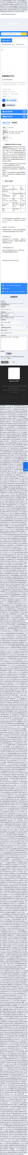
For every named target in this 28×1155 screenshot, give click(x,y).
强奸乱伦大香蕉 (13, 983)
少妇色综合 (8, 444)
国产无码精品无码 (10, 503)
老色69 (22, 406)
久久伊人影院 (21, 441)
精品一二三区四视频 (5, 863)
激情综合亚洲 (22, 506)
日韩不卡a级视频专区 (11, 614)
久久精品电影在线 (20, 744)
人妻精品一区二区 (16, 418)
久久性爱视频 (5, 1065)
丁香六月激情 (22, 511)
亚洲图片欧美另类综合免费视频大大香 (14, 691)
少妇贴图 (10, 658)
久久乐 (23, 697)
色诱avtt (21, 423)
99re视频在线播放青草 (6, 721)
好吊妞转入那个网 (10, 728)
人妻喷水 (16, 1036)
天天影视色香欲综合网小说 (20, 1030)
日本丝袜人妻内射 (8, 593)
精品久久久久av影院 (22, 556)
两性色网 (13, 476)
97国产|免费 (19, 670)
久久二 (20, 478)
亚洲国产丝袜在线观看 (21, 972)
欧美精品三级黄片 (16, 434)
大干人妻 (11, 526)
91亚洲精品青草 (18, 984)
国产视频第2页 (24, 411)
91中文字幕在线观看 (9, 1046)
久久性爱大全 (9, 672)
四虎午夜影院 (16, 898)
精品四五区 (23, 1147)
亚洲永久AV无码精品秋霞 (20, 1117)
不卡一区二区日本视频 (9, 646)
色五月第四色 (12, 739)
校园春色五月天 (4, 1076)
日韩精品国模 (23, 781)
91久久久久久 (12, 965)
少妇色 (7, 901)
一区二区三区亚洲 (18, 847)
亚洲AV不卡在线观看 (13, 653)
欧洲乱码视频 (10, 607)
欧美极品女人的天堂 (22, 637)
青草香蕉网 (15, 573)
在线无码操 (17, 1122)
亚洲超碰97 (3, 882)
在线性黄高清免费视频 (19, 817)
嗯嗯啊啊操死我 (22, 836)
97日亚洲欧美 (8, 571)
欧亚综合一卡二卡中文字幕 (11, 780)
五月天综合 (15, 1039)
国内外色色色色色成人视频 (19, 758)
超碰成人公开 (11, 1027)
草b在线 (23, 751)
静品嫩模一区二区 (11, 945)
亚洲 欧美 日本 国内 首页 (20, 841)
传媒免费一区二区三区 (12, 757)
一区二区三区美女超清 (12, 764)
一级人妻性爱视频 (21, 931)
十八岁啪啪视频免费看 (11, 628)
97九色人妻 (9, 414)
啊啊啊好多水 (5, 870)
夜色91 (20, 954)
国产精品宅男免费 (16, 1092)
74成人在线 (11, 831)
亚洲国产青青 (5, 511)
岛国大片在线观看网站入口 (15, 974)
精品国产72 (3, 557)
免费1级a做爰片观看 (18, 485)
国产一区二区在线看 (9, 448)
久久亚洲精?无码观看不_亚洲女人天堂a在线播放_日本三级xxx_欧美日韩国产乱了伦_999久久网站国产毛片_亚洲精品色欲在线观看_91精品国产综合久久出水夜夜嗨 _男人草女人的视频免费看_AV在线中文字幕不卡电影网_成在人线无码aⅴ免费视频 (14, 400)
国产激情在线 (24, 518)
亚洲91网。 (8, 421)
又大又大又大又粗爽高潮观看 (15, 1007)
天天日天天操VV (14, 736)
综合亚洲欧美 (14, 1014)
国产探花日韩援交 (19, 527)
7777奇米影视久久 (20, 476)
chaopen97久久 (9, 1097)
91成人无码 (19, 490)
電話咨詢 (25, 469)
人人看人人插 (6, 877)
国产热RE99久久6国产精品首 (19, 979)
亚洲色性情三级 (17, 515)
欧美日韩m (12, 704)
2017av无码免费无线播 (6, 1016)
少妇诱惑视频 (9, 1036)
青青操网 (21, 1036)
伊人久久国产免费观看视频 (10, 737)
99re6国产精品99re (9, 429)
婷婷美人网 (17, 831)
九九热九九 (3, 1060)
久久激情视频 (14, 910)
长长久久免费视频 (22, 947)
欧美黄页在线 (3, 610)
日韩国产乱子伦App (7, 940)
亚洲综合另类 (15, 986)
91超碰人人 (3, 1140)
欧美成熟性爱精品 (21, 1088)
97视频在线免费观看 (14, 961)
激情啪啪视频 (6, 801)
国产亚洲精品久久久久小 (14, 1041)
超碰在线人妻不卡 (17, 951)
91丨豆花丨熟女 (12, 818)
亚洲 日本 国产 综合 (14, 554)
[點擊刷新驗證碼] (8, 353)
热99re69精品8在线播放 (15, 1074)
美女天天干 (5, 1088)
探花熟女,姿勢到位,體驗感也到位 (10, 538)
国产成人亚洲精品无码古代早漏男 (9, 864)
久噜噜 (15, 1023)
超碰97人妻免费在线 (5, 566)
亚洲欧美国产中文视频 (16, 801)
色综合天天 (21, 437)
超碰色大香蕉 (7, 1120)
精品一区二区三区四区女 (19, 1150)
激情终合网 (23, 1120)
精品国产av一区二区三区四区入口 (17, 820)
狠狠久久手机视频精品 (6, 573)
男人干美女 (8, 773)
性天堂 (9, 734)
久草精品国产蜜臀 (17, 718)
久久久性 (20, 1005)
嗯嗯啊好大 (10, 984)
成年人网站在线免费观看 (6, 755)
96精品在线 (9, 510)
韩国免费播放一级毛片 (12, 711)
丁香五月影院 (5, 983)
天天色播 (7, 1115)
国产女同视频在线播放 (9, 436)
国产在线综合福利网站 (15, 767)
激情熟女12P (20, 965)
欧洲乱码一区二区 (22, 1078)
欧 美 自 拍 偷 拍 (4, 1032)
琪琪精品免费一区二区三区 (16, 995)
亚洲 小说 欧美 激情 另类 (8, 467)
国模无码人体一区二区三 (20, 601)
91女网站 (17, 921)
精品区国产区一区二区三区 (18, 760)
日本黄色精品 (14, 1113)
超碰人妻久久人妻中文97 (19, 1141)
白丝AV (11, 1124)
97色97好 (5, 848)
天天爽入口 (6, 480)
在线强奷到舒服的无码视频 (16, 1032)
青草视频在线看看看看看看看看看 (15, 578)
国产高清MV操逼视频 (5, 1039)
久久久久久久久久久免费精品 (14, 843)
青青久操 (17, 522)
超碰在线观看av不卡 (14, 686)
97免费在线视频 (10, 644)
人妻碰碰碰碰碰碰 (14, 575)
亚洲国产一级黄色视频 (21, 1046)
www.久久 (24, 1074)
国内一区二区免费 (19, 690)
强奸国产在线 (16, 1004)
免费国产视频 (17, 492)
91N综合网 (9, 1030)
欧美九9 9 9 (14, 637)
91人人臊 (10, 667)
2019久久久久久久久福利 (14, 1020)
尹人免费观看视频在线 (10, 960)
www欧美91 (11, 492)
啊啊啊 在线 (5, 739)
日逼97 (17, 688)
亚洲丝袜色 (24, 1138)
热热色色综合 (14, 676)
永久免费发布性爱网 (18, 850)
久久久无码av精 (19, 1154)
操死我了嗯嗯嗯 (20, 725)
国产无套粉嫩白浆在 (15, 938)
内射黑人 (11, 603)
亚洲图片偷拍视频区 (15, 1090)
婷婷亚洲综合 (14, 905)
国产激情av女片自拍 (15, 990)
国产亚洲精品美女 (7, 852)
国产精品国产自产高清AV (14, 810)
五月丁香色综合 (7, 434)
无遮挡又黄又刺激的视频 (9, 582)
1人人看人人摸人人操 (8, 1129)
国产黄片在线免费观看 (11, 591)
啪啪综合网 (8, 750)
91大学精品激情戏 (17, 894)
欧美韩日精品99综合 (19, 451)
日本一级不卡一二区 (16, 471)
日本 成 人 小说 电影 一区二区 (15, 631)
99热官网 (22, 808)
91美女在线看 (5, 640)
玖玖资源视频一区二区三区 (7, 730)
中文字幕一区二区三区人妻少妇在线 (13, 1095)
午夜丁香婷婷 (22, 976)
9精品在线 (16, 1103)
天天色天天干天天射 (10, 997)
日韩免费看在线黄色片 (7, 451)
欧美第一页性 (17, 1097)
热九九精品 (18, 524)
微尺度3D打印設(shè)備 (15, 285)
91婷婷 (17, 1002)
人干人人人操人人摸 (14, 1094)
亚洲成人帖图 (12, 490)
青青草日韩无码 (15, 838)
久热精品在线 (6, 668)
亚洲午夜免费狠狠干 (5, 462)
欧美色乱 (5, 1154)
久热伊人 (21, 1071)
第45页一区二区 (8, 1043)
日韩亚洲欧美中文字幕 (17, 1025)
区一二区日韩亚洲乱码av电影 (13, 1087)
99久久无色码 (21, 586)
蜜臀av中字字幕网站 (17, 413)
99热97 (8, 439)
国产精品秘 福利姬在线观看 (12, 748)
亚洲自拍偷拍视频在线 (11, 1078)
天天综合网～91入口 (13, 903)
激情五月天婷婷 (14, 1134)
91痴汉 (12, 612)
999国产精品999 (9, 799)
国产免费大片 (3, 944)
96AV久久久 (9, 1141)
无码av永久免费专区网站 (17, 654)
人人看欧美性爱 (6, 518)
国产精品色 (9, 483)
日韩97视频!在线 (17, 510)
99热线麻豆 (7, 450)
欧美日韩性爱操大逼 (10, 723)
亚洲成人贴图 (13, 587)
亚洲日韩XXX (3, 658)
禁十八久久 (17, 672)
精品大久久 (15, 533)
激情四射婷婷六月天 (20, 956)
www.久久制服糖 (4, 970)
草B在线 (12, 1062)
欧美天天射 (15, 836)
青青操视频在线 (20, 723)
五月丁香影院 (11, 522)
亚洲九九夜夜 (11, 1127)
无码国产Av (16, 658)
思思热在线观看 (20, 796)
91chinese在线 (4, 1138)
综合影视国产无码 (16, 1080)
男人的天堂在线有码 (9, 1002)
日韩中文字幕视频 (11, 557)
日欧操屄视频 (16, 580)
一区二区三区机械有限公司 (15, 626)
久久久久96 (22, 813)
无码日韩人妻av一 (16, 716)
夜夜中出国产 (24, 686)
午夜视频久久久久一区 (10, 616)
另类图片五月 (6, 900)
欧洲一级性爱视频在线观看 (18, 963)
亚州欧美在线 (3, 1041)
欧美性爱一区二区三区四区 (13, 407)
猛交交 (17, 448)
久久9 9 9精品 (12, 619)
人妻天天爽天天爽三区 (13, 1057)
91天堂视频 (8, 559)
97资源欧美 (16, 667)
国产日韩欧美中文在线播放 (7, 885)
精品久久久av (22, 630)
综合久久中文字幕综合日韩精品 (13, 549)
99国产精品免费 (12, 1143)
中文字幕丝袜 (12, 870)
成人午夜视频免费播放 (9, 633)
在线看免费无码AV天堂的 (8, 589)
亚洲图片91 (11, 933)
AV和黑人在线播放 (12, 776)
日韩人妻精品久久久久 (20, 771)
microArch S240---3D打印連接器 (17, 291)
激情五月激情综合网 (13, 954)
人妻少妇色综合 (4, 1118)
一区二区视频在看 (10, 958)
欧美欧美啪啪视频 (17, 907)
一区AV (5, 776)
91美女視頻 (24, 429)
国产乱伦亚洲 (21, 1034)
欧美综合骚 (14, 709)
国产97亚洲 (20, 1073)
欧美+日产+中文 (18, 593)
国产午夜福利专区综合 (11, 499)
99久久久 (7, 552)
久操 (26, 406)
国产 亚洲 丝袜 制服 (11, 725)
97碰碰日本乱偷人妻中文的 (13, 751)
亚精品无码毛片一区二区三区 (8, 1000)
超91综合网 (16, 852)
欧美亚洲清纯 (3, 984)
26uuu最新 (22, 838)
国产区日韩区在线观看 (12, 478)
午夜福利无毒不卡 (23, 1043)
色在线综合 (25, 767)
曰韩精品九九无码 (13, 638)
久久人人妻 (6, 1069)
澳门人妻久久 (5, 1094)
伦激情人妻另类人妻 (20, 1099)
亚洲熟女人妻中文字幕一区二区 (17, 1009)
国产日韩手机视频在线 (7, 1051)
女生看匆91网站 (7, 681)
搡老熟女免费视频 (12, 1005)
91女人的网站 (20, 614)
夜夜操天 (13, 863)
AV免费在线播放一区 (7, 1004)
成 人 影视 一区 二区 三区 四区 (18, 785)
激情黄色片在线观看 (22, 848)
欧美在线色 (8, 1080)
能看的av (6, 469)
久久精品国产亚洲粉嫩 (7, 1131)
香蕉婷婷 (21, 1134)
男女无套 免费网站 (16, 977)
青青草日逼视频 (16, 508)
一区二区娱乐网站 (15, 552)
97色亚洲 (11, 1069)
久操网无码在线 (10, 663)
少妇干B (21, 736)
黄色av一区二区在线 (18, 504)
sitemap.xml (15, 392)
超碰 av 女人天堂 (7, 829)
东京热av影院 (17, 584)
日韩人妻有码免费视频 (20, 1060)
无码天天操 (17, 429)
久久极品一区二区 (10, 697)
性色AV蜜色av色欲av (18, 1016)
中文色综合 (9, 543)
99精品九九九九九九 (14, 1065)
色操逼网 (10, 485)
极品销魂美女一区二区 (20, 859)
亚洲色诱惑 (23, 1057)
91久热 (17, 813)
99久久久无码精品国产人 (8, 545)
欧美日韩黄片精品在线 (21, 884)
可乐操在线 (15, 421)
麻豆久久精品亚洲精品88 (17, 917)
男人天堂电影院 (22, 983)
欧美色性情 (20, 937)
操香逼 (6, 873)
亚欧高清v (2, 407)
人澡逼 (4, 607)
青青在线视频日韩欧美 (12, 1055)
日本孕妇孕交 (9, 1060)
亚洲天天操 (17, 1110)
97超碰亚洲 (17, 600)
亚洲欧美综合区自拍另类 (18, 681)
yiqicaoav (15, 693)
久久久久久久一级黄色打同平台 (13, 409)
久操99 (11, 1023)
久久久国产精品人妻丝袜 (6, 515)
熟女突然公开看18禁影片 (10, 875)
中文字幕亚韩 (12, 1106)
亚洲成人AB (6, 788)
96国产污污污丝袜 (4, 1090)
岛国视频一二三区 (8, 859)
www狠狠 (19, 901)
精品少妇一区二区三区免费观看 (19, 806)
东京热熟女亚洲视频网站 (11, 866)
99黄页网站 (21, 910)
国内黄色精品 (8, 693)
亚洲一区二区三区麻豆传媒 (14, 949)
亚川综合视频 (12, 901)
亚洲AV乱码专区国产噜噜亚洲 (13, 924)
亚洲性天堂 (18, 589)
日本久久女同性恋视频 (18, 930)
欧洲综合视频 (22, 866)
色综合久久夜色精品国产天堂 (19, 608)
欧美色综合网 (3, 732)
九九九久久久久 (10, 651)
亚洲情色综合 (11, 972)
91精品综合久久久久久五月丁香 (8, 1044)
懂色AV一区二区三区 (5, 1028)
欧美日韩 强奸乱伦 (13, 1118)
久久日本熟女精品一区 (18, 896)
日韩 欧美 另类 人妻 (8, 695)
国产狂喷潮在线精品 (16, 568)
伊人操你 (13, 462)
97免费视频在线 (10, 527)
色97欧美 (21, 653)
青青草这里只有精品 (18, 755)
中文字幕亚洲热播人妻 (9, 921)
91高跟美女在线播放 (17, 988)
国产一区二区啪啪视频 (7, 601)
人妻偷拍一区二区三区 (11, 827)
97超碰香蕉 (21, 642)
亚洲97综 (4, 998)
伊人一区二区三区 (23, 1039)
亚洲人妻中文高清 (15, 518)
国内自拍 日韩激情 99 (16, 822)
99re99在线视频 (6, 1014)
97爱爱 (20, 878)
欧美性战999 (11, 942)
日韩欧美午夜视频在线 (16, 496)
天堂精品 (11, 1117)
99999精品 (18, 697)
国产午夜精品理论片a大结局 (9, 457)
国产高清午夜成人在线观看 (13, 550)
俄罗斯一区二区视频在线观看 (7, 430)
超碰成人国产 (17, 887)
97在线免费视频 (18, 815)
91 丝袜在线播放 (5, 792)
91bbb (1, 623)
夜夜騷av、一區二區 (15, 1148)
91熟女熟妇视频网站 (22, 873)
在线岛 (2, 838)
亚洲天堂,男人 (5, 1134)
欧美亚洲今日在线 (6, 418)
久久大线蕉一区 (21, 871)
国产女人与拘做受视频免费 (16, 469)
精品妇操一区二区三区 (15, 480)
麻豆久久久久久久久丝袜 (16, 598)
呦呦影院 (18, 1106)
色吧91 (17, 803)
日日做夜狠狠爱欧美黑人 (6, 743)
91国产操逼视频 (8, 534)
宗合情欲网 (15, 536)
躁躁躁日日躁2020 (18, 1124)
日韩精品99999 (18, 607)
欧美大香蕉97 (8, 923)
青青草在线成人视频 (20, 916)
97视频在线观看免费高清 (9, 1013)
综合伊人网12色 (6, 1113)
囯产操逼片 (15, 564)
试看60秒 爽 (19, 704)
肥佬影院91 (11, 797)
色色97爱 (15, 923)
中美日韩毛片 (14, 1028)
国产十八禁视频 (16, 935)
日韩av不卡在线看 (10, 956)
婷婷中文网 (15, 483)
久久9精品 (23, 672)
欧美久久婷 (16, 414)
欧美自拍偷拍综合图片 (13, 808)
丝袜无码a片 (18, 824)
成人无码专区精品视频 (14, 460)
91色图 (6, 706)
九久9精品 (18, 833)
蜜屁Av (20, 1113)
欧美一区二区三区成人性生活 (18, 794)
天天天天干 (21, 693)
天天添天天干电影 (12, 937)
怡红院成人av (8, 661)
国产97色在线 (7, 836)
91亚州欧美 (13, 720)
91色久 (2, 875)
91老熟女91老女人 (6, 988)
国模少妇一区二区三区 (10, 840)
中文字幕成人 (7, 473)
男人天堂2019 (18, 891)
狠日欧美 (9, 541)
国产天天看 (19, 557)
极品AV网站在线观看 (13, 857)
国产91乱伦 (12, 420)
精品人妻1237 (5, 647)
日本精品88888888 (21, 624)
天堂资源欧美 (23, 460)
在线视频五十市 (15, 781)
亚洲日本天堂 (18, 651)
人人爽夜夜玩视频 (21, 1104)
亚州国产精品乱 (17, 541)
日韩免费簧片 (17, 825)
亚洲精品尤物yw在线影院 (9, 741)
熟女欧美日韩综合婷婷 (18, 1125)
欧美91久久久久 (8, 727)
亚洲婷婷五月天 (6, 785)
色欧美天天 (3, 843)
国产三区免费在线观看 (12, 778)
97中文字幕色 (21, 677)
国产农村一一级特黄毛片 (10, 441)
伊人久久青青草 (17, 1108)
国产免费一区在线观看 (17, 473)
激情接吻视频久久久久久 (8, 605)
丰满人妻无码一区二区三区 (18, 856)
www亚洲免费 (13, 792)
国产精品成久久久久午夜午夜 (18, 1058)
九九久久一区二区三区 (10, 660)
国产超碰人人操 (9, 453)
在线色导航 (8, 986)
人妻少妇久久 (3, 808)
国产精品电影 (22, 538)
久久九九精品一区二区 (6, 540)
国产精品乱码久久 (4, 612)
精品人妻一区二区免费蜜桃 (11, 630)
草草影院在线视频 (7, 967)
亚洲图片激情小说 (18, 453)
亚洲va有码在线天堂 (16, 762)
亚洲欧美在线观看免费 (21, 893)
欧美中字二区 (17, 481)
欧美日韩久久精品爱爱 (11, 947)
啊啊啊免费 (9, 898)
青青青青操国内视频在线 (13, 998)
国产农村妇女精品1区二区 (19, 571)
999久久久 (15, 878)
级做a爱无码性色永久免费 (9, 1104)
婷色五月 (4, 1081)
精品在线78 (14, 450)
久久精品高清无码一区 (10, 517)
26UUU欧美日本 (13, 511)
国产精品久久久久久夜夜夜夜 (15, 464)
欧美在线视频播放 (21, 960)
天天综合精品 (7, 845)
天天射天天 (11, 1154)
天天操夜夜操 (3, 974)
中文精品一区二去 (11, 796)
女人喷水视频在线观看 (10, 443)
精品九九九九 (22, 882)
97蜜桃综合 (3, 1122)
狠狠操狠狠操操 (20, 489)
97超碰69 (11, 531)
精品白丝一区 (3, 954)
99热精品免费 (23, 656)
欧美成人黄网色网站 (17, 444)
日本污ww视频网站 (17, 721)
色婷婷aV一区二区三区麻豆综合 (13, 1101)
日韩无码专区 (6, 594)
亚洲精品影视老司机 (18, 534)
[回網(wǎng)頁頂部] (25, 463)
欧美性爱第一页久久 (22, 720)
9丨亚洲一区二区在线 (18, 829)
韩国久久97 (8, 758)
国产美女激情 (11, 803)
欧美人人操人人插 (10, 884)
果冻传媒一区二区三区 (13, 683)
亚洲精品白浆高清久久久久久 (16, 1018)
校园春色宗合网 (16, 1152)
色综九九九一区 (4, 603)
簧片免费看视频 (19, 633)
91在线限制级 (19, 420)
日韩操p (2, 1080)
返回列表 (7, 288)
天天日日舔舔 (6, 794)
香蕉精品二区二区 (22, 861)
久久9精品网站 (18, 1131)
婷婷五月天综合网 (13, 1071)
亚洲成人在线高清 (7, 432)
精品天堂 (22, 621)
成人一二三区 (9, 1103)
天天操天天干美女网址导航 (19, 750)
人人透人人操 (3, 1048)
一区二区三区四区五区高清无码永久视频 (13, 908)
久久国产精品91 (8, 834)
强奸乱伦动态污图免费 (11, 677)
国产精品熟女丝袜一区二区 (12, 635)
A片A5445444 (11, 893)
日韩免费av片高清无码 (12, 423)
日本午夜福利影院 (14, 926)
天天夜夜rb (4, 460)
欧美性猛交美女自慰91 (17, 566)
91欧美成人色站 (7, 896)
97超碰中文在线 (23, 880)
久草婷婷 (14, 674)
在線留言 (14, 122)
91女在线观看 (22, 1140)
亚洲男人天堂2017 (4, 688)
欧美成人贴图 (6, 471)
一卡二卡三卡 (17, 684)
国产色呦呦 (22, 688)
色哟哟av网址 (5, 686)
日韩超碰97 (15, 642)
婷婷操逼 (16, 663)
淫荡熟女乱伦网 (7, 716)
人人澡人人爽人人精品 (12, 1140)
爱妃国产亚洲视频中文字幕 (18, 877)
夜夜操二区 (18, 1050)
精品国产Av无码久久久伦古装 (17, 788)
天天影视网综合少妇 (20, 545)
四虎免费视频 (3, 464)
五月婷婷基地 (19, 993)
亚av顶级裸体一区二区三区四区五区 (12, 746)
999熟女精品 (13, 640)
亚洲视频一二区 (22, 564)
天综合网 (2, 773)
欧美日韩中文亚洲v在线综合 (20, 953)
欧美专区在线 (17, 603)
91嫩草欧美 (11, 825)
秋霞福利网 (13, 425)
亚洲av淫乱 (22, 1055)
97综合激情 (15, 661)
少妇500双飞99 (8, 804)
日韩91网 (15, 1043)
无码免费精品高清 (8, 887)
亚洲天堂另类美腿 (8, 889)
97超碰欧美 (3, 949)
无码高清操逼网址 (18, 520)
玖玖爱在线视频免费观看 (6, 520)
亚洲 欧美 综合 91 (11, 931)
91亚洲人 (2, 783)
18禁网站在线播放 (6, 935)
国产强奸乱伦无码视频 (14, 487)
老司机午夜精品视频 (14, 621)
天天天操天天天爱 (12, 1085)
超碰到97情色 (5, 575)
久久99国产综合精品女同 (6, 847)
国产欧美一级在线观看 (6, 586)
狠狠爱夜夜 (11, 600)
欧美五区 (22, 700)
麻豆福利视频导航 (21, 582)
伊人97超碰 (10, 850)
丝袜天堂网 (15, 981)
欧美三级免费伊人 (4, 1148)
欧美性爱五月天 (10, 474)
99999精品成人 (12, 873)
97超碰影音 (7, 822)
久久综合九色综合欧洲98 (11, 928)
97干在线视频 (20, 619)
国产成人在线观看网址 (17, 559)
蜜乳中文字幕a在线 (21, 462)
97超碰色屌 (19, 818)
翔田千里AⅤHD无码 (5, 769)
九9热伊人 (13, 871)
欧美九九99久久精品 (8, 455)
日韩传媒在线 (7, 1092)
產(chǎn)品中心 (6, 40)
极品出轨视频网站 (7, 817)
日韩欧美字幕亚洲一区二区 (20, 790)
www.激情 (20, 1085)
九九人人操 (11, 1136)
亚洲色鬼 (24, 513)
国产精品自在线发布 (20, 1062)
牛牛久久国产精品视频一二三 (10, 427)
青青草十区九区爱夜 (20, 1081)
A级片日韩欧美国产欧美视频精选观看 (15, 713)
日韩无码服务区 (6, 774)
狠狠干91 (15, 861)
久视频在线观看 (4, 1106)
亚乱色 (18, 753)
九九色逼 (7, 637)
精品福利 (23, 522)
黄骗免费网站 (18, 605)
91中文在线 (11, 1138)
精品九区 (6, 704)
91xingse (9, 446)
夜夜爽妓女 (7, 568)
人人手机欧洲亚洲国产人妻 (17, 919)
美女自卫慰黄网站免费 (22, 1027)
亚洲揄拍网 (20, 457)
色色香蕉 (23, 1065)
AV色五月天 (3, 850)
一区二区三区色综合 (20, 467)
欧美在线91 (15, 880)
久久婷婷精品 (16, 743)
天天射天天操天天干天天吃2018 (16, 944)
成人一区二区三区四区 (18, 940)
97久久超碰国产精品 (7, 907)
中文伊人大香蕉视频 (20, 1069)
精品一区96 (22, 1067)
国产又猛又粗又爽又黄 (8, 765)
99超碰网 (14, 586)
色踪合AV (23, 977)
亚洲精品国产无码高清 (6, 413)
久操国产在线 (19, 840)
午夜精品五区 (17, 513)
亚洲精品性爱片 (23, 610)
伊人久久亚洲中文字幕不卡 (18, 900)
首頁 (13, 44)
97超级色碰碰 (14, 617)
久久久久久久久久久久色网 (13, 665)
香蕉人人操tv (14, 506)
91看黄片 (15, 834)
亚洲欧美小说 (21, 1014)
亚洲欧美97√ (20, 870)
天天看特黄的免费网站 (15, 647)
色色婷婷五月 (13, 1053)
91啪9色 (15, 543)
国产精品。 (17, 695)
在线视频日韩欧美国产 (17, 577)
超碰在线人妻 (9, 497)
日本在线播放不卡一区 (6, 894)
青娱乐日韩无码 (18, 933)
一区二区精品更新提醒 (6, 979)
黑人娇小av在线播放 (21, 728)
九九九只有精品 (7, 564)
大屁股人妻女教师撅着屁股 (18, 769)
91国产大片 (24, 584)
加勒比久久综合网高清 (12, 547)
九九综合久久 (23, 1136)
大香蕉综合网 (21, 709)
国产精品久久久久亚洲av (8, 1050)
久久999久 (9, 930)
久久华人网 (7, 838)
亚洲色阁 (20, 591)
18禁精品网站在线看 (9, 824)
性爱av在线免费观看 (7, 504)
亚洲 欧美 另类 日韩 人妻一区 (15, 1048)
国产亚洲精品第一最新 (9, 868)
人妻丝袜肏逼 (7, 577)
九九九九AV (21, 864)
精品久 (3, 503)
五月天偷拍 (18, 1138)
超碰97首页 (9, 953)
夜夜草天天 (21, 499)
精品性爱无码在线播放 (20, 730)
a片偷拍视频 (24, 990)
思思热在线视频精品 (13, 610)
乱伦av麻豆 (6, 531)
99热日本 (5, 1136)
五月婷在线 (6, 1023)
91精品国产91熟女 (15, 774)
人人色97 (11, 1076)
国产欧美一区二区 (20, 970)
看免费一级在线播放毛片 (21, 942)
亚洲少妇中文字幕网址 (13, 411)
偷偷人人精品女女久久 (13, 561)
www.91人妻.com (16, 845)
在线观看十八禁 (14, 596)
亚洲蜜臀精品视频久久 (21, 531)
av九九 (16, 1051)
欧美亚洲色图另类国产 (6, 533)
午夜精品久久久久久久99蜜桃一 (17, 811)
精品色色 (11, 1099)
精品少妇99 (8, 1025)
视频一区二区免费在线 (12, 714)
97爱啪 (13, 891)
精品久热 (17, 1136)
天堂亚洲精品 (19, 945)
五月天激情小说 (6, 476)
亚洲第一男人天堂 (12, 563)
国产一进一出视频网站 (19, 698)
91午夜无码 (24, 753)
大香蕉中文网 (19, 1011)
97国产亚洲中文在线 (10, 1133)
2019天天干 (24, 1037)
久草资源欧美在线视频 (20, 889)
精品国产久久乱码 (18, 612)
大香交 (7, 598)
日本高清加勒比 (22, 674)
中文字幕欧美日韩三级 (12, 882)
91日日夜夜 (7, 623)
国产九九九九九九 (16, 1037)
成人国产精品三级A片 (15, 679)
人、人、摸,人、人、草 (19, 727)
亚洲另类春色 (10, 1081)
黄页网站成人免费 (21, 741)
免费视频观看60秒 (6, 642)
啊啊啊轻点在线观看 (20, 436)
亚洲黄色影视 (15, 656)
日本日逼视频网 (12, 848)
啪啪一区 (12, 688)
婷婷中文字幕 (10, 1122)
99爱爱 (17, 646)
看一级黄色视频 (16, 406)
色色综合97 (3, 423)
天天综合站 (19, 570)
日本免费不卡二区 (11, 670)
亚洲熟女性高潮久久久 (19, 967)
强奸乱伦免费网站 (11, 570)
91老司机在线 (6, 1073)
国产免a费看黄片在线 (16, 668)
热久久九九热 (23, 961)
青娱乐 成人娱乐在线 (14, 1147)
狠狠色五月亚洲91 (11, 1011)
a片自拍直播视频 (10, 489)
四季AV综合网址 (22, 827)
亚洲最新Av (19, 616)
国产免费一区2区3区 (19, 1076)
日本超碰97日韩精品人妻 (16, 1083)
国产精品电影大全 (7, 878)
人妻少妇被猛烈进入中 (16, 439)
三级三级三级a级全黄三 (6, 718)
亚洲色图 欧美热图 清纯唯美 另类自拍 (15, 968)
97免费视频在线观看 (7, 854)
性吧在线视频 (21, 540)
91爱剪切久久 (22, 903)
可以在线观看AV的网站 (12, 1021)
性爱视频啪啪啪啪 (15, 594)
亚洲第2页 (15, 540)
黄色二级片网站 (21, 1000)
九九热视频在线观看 (21, 863)
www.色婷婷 (7, 676)
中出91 (5, 734)
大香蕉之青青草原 (12, 416)
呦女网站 (15, 854)
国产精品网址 (13, 1034)
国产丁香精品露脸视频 (9, 833)
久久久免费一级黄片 (5, 963)
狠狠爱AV (15, 437)
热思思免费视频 (19, 644)
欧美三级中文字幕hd (8, 841)
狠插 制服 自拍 (9, 815)
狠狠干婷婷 (25, 716)
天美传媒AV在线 (4, 991)
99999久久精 (5, 420)
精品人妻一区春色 (8, 481)
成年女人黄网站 (22, 421)
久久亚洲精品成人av (9, 916)
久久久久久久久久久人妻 (10, 529)
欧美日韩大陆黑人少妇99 (17, 734)
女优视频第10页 (4, 638)
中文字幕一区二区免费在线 (17, 494)
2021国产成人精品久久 (6, 981)
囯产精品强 (20, 529)
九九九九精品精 (7, 608)
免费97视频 (21, 1051)
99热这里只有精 (9, 684)
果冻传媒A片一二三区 (5, 406)
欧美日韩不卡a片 (6, 806)
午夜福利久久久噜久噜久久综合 (16, 732)
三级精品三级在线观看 (20, 765)
